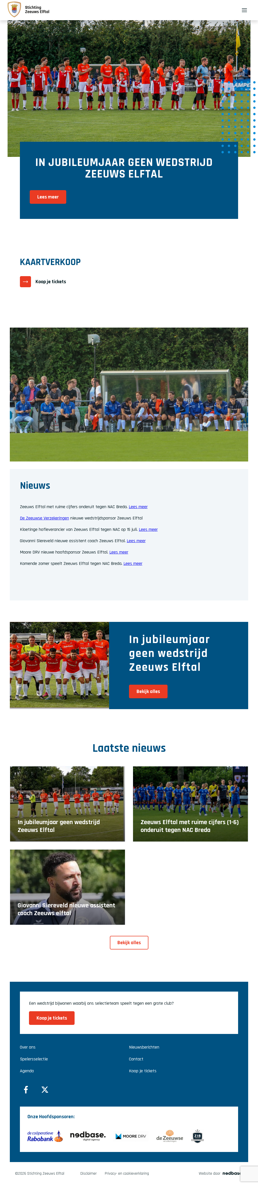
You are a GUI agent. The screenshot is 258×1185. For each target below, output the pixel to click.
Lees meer (138, 507)
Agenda (27, 1071)
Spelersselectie (34, 1059)
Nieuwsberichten (144, 1047)
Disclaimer (88, 1173)
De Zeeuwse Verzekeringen (44, 518)
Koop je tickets (142, 1071)
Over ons (28, 1047)
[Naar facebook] (26, 1090)
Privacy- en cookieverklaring (127, 1173)
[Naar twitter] (45, 1090)
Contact (136, 1059)
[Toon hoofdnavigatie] (244, 10)
